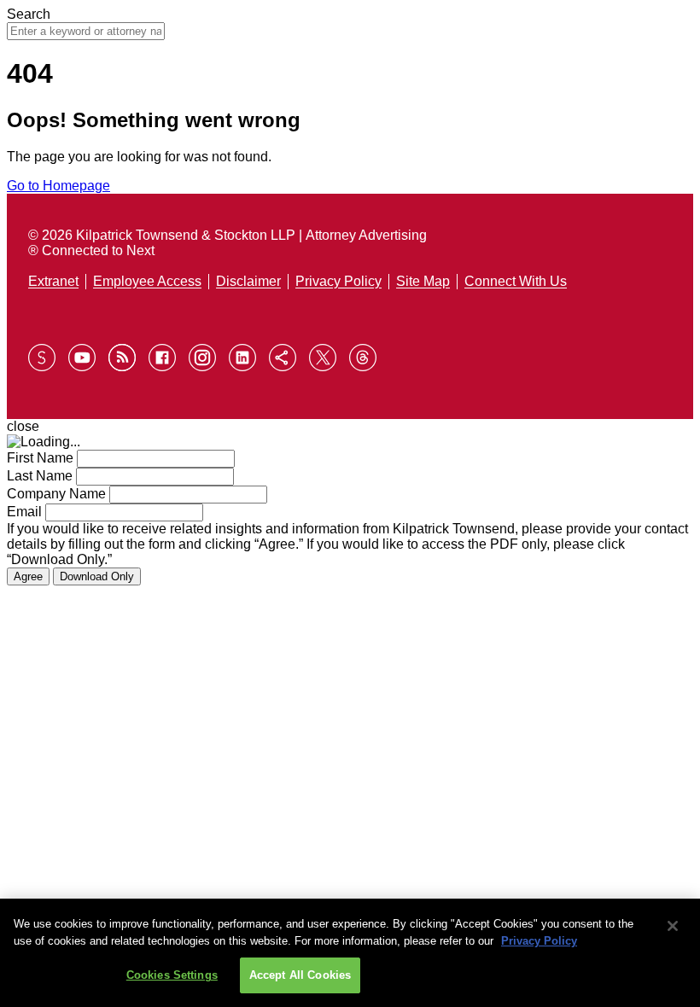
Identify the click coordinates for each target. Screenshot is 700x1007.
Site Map (423, 281)
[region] (350, 953)
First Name (40, 458)
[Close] (672, 926)
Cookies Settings (172, 975)
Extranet (53, 281)
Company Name (56, 493)
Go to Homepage (58, 185)
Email (24, 511)
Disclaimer (248, 281)
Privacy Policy (338, 281)
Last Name (40, 476)
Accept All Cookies (300, 975)
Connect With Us (515, 281)
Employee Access (147, 281)
